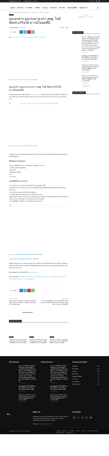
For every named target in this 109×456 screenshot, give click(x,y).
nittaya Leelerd (14, 27)
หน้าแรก (11, 12)
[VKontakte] (90, 417)
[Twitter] (94, 1)
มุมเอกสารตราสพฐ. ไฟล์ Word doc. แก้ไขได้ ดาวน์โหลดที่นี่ (25, 254)
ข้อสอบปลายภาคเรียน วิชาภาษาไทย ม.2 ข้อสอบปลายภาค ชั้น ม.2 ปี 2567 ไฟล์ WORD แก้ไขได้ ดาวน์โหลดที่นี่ (18, 341)
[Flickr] (82, 417)
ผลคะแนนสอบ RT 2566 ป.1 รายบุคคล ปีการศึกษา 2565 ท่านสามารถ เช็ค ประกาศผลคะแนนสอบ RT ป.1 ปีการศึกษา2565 (22, 302)
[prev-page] (10, 347)
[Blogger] (74, 417)
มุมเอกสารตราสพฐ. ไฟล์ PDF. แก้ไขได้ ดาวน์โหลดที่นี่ (23, 259)
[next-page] (13, 347)
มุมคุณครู (16, 12)
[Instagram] (92, 1)
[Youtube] (99, 1)
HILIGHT (11, 337)
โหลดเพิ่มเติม (86, 86)
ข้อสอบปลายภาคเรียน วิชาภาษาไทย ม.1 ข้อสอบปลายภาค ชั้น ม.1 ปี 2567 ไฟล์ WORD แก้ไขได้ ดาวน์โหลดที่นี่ (38, 341)
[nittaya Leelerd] (16, 312)
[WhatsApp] (33, 32)
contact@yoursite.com (45, 424)
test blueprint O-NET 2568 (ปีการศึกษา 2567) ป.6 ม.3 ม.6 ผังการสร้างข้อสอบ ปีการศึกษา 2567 (90, 57)
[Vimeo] (97, 1)
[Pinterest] (29, 32)
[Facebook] (90, 1)
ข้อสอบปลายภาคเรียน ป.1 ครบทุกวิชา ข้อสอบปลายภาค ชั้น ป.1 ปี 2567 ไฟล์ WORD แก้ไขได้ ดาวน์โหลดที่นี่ (59, 341)
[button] (98, 8)
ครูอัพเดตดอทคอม (35, 94)
